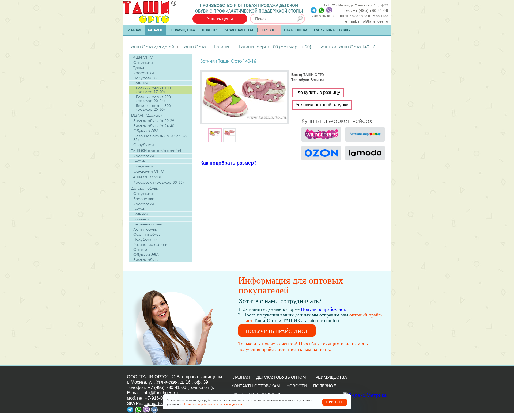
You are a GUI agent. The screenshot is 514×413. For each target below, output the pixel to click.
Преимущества (182, 30)
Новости (209, 30)
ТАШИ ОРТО (142, 57)
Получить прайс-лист (277, 331)
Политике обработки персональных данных (213, 404)
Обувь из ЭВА (146, 131)
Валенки (141, 219)
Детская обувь (144, 188)
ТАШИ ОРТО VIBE (146, 176)
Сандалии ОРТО (148, 171)
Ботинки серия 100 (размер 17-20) (153, 90)
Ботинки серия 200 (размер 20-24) (153, 98)
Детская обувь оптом (281, 377)
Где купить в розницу (332, 30)
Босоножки (143, 199)
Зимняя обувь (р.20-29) (154, 121)
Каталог (155, 30)
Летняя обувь (145, 229)
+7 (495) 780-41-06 (167, 387)
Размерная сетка (239, 30)
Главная (134, 30)
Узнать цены (220, 18)
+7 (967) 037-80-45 (322, 16)
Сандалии (143, 62)
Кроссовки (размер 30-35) (158, 182)
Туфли (139, 68)
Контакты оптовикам (255, 386)
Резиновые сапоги (150, 244)
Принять (334, 402)
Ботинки (140, 83)
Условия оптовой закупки (322, 104)
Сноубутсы (143, 145)
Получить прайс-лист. (323, 309)
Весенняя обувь (147, 224)
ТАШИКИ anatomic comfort (156, 150)
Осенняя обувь (147, 234)
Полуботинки (145, 78)
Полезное (268, 30)
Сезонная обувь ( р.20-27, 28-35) (160, 138)
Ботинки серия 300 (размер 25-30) (153, 107)
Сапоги (140, 249)
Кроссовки (143, 73)
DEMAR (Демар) (146, 115)
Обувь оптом (295, 30)
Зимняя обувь (145, 260)
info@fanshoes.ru (373, 21)
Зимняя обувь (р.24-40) (154, 126)
